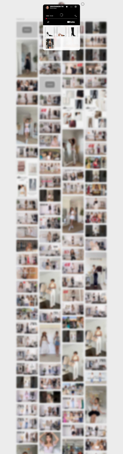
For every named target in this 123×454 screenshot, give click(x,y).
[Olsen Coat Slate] (50, 44)
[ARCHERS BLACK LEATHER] (73, 32)
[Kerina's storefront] (82, 4)
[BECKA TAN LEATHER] (61, 32)
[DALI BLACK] (50, 32)
